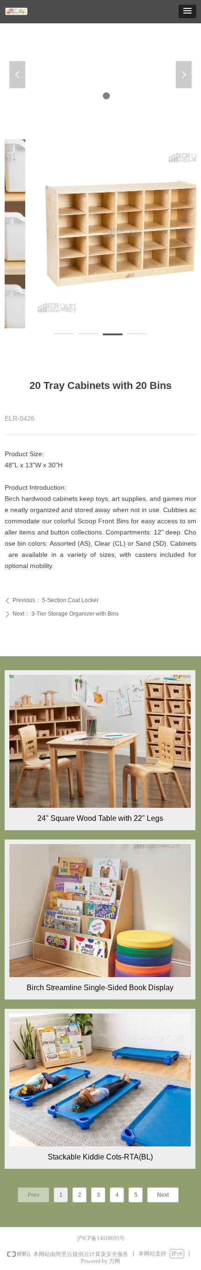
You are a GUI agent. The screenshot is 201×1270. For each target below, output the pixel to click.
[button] (187, 11)
